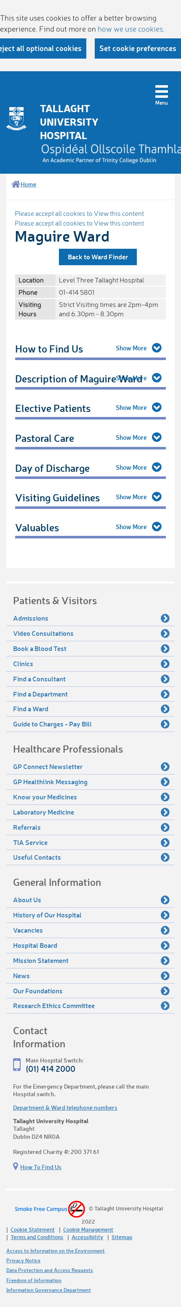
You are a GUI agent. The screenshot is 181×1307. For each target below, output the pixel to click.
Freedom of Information (33, 1280)
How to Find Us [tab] (49, 348)
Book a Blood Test (40, 648)
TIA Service (30, 842)
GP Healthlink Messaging (50, 781)
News (21, 975)
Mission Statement (41, 960)
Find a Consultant (39, 678)
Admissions (30, 617)
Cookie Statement (33, 1229)
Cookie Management (88, 1229)
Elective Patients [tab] (52, 407)
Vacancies (28, 929)
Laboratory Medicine (43, 811)
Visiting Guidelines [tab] (57, 497)
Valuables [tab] (37, 527)
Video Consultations (43, 633)
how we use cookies (130, 28)
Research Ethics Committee (54, 1005)
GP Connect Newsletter (48, 766)
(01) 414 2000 (50, 1068)
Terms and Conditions (37, 1236)
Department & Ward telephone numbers (65, 1107)
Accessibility (87, 1236)
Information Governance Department (48, 1290)
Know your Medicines (45, 796)
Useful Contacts (37, 857)
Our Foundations (38, 990)
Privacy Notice (23, 1260)
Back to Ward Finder (98, 256)
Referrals (27, 827)
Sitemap (122, 1236)
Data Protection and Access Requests (49, 1270)
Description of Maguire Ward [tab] (79, 378)
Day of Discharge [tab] (52, 467)
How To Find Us (40, 1167)
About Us (27, 899)
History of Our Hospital (47, 914)
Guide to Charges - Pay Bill (52, 723)
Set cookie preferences (137, 48)
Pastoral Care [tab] (44, 437)
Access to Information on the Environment (55, 1251)
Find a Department (40, 693)
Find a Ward (30, 708)
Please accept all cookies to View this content (79, 213)
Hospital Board (35, 945)
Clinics (23, 663)
